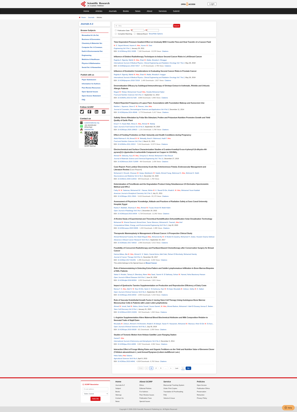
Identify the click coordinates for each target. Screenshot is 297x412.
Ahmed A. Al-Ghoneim (138, 324)
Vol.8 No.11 (138, 257)
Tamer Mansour (152, 222)
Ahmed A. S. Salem (141, 254)
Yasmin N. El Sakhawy (164, 274)
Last (176, 368)
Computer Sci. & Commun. (92, 47)
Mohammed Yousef (136, 92)
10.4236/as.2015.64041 (126, 361)
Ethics (141, 385)
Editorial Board (142, 34)
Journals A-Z (120, 385)
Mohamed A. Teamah (167, 222)
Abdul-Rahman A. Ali (121, 138)
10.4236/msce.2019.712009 (128, 161)
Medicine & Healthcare (91, 59)
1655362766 (89, 129)
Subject (118, 388)
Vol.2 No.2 (139, 141)
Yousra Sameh (154, 306)
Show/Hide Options (156, 34)
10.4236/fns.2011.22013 (127, 144)
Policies (201, 381)
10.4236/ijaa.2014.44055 (127, 344)
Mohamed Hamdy (190, 254)
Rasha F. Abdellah (120, 208)
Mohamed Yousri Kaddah (190, 190)
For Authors (143, 392)
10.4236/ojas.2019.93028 (127, 329)
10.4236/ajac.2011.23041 (127, 196)
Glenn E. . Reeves (136, 106)
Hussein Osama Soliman (205, 237)
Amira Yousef (143, 306)
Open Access (202, 385)
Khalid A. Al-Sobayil (154, 324)
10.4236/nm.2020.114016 (127, 179)
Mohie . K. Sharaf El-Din (157, 190)
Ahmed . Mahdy (148, 124)
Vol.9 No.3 (163, 225)
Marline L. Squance (121, 106)
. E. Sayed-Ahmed (121, 45)
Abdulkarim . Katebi (152, 173)
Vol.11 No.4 (139, 176)
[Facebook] (89, 112)
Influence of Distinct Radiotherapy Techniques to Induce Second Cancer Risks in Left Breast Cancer (158, 57)
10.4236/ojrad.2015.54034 (127, 214)
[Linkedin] (96, 112)
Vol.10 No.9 (140, 127)
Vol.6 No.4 (145, 240)
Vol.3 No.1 (127, 48)
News (137, 11)
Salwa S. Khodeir (120, 274)
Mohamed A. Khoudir (121, 173)
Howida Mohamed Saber (155, 92)
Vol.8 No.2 (141, 277)
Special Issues (144, 401)
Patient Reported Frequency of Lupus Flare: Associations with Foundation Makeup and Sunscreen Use (159, 103)
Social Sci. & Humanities (91, 67)
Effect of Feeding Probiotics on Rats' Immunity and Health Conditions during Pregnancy (152, 135)
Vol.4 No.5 (165, 109)
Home (86, 11)
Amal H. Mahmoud (154, 138)
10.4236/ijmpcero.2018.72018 (129, 80)
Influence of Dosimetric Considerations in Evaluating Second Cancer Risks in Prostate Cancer (155, 71)
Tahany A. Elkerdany (134, 274)
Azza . (134, 156)
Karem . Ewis (146, 45)
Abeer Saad (149, 274)
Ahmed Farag (166, 173)
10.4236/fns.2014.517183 (127, 98)
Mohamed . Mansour (186, 324)
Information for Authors (91, 84)
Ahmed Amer (141, 222)
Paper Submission (89, 80)
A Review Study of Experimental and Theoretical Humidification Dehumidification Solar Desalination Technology (163, 219)
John (148, 106)
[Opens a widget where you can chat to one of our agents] (288, 408)
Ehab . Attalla (145, 60)
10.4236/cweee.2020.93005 (128, 228)
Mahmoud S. (178, 173)
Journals (113, 11)
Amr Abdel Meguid (142, 237)
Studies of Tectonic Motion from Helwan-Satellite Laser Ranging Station (145, 335)
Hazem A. (134, 45)
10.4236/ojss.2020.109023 (127, 129)
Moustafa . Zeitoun (181, 289)
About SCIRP (145, 381)
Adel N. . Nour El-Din (135, 289)
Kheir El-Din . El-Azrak (204, 324)
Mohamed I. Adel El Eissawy (189, 306)
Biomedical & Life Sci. (90, 35)
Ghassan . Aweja (137, 173)
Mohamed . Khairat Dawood (125, 222)
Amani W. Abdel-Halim (162, 208)
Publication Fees (145, 398)
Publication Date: (123, 30)
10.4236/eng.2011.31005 (127, 51)
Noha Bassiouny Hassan (196, 274)
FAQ (83, 100)
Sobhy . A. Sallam (197, 289)
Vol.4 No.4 (156, 341)
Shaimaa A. (134, 208)
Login (212, 4)
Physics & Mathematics (91, 63)
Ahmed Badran (172, 306)
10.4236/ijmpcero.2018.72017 (129, 66)
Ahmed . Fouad (147, 208)
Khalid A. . (174, 190)
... (165, 368)
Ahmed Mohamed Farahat (123, 237)
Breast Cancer (151, 263)
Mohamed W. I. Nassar (139, 190)
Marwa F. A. (120, 289)
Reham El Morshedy (175, 254)
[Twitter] (82, 112)
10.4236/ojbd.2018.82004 (127, 280)
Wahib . (134, 60)
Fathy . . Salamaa (122, 190)
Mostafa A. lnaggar (159, 74)
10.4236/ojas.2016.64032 (127, 295)
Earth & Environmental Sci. (92, 51)
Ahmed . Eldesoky (121, 156)
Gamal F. (119, 338)
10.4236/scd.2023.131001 (127, 312)
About (149, 11)
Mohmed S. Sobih (192, 173)
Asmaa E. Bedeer (206, 306)
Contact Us (119, 398)
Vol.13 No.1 (133, 309)
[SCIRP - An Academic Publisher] (95, 4)
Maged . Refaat (120, 92)
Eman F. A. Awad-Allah (122, 124)
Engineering (86, 55)
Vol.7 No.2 (180, 63)
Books (126, 11)
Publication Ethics (203, 388)
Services (163, 11)
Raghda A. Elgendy (121, 60)
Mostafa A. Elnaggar (159, 60)
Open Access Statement (91, 96)
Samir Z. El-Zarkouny (152, 289)
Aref (179, 222)
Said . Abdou (132, 306)
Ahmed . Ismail (120, 306)
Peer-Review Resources (91, 88)
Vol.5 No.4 (137, 211)
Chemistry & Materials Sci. (92, 43)
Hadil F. (166, 138)
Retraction (200, 395)
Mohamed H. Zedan (188, 237)
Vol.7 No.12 (159, 158)
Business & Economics (91, 39)
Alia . (129, 254)
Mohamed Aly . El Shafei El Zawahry (166, 237)
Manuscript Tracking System (173, 385)
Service (167, 381)
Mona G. (136, 124)
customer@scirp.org (91, 123)
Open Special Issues (90, 92)
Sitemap (118, 395)
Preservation (201, 392)
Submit (176, 11)
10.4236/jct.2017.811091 (127, 260)
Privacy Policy (202, 398)
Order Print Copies (170, 388)
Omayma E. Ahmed (147, 156)
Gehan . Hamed (179, 274)
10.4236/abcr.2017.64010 (127, 243)
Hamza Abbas (119, 254)
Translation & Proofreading (173, 392)
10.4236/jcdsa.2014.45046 (127, 112)
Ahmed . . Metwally (138, 138)
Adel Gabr (163, 254)
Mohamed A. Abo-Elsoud (164, 156)
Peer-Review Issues (146, 395)
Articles (98, 11)
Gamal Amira (154, 254)
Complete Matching (125, 34)
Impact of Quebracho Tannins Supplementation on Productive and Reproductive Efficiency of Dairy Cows (160, 285)
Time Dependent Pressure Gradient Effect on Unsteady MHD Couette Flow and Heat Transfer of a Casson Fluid (162, 42)
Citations (165, 51)
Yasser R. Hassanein (169, 324)
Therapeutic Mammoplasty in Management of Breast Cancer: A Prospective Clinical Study (153, 233)
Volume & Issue (169, 398)
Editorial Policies (145, 388)
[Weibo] (103, 112)
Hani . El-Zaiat (167, 289)
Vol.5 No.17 (139, 95)
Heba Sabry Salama (123, 355)
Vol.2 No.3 (148, 193)
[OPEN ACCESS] (188, 4)
